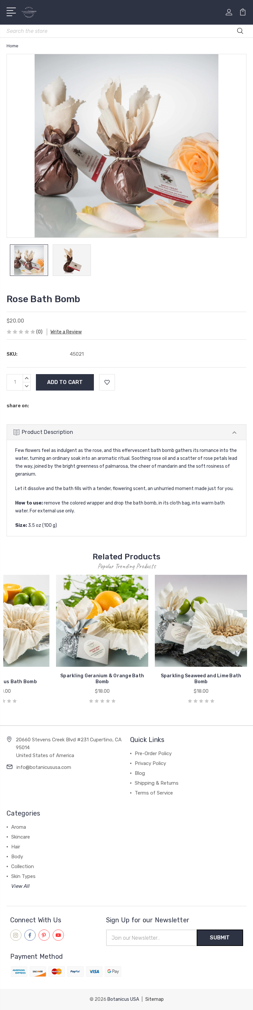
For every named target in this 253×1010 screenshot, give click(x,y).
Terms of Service (154, 793)
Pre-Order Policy (153, 753)
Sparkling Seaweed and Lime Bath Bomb (201, 679)
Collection (22, 866)
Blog (140, 773)
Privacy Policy (150, 763)
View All (20, 886)
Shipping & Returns (157, 783)
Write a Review (66, 332)
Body (17, 857)
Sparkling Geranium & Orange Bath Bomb (102, 679)
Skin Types (23, 876)
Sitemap (154, 999)
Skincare (20, 837)
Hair (15, 847)
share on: (18, 406)
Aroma (18, 827)
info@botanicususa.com (43, 767)
